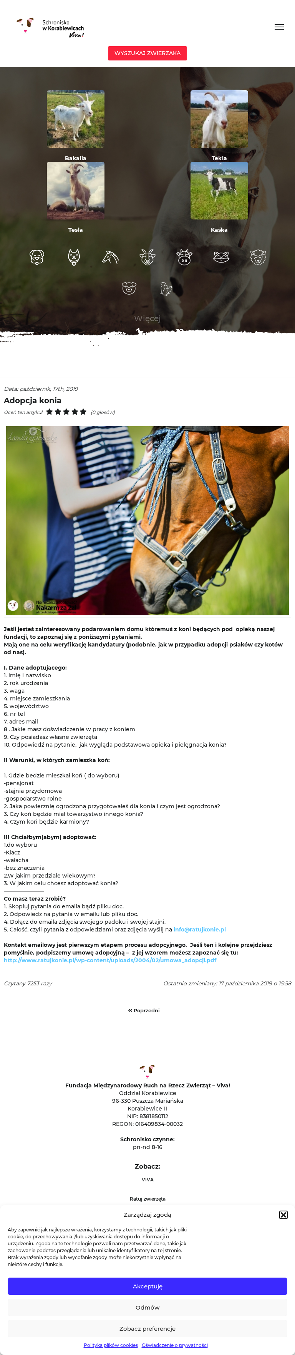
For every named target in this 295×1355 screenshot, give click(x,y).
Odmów (147, 1307)
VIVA (148, 1179)
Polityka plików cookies (111, 1345)
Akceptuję (147, 1286)
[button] (283, 1215)
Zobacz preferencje (147, 1328)
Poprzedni (146, 1010)
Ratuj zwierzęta (148, 1199)
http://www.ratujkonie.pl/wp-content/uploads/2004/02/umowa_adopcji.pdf (110, 960)
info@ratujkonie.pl (200, 929)
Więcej (147, 318)
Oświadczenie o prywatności (175, 1345)
